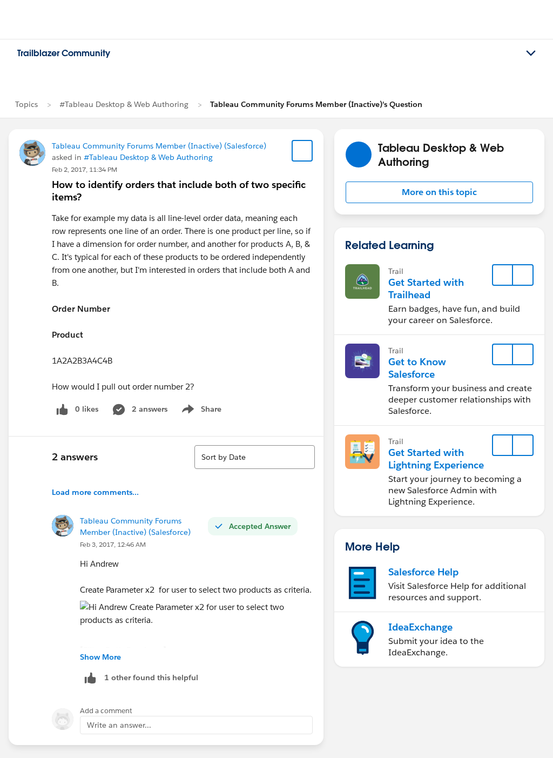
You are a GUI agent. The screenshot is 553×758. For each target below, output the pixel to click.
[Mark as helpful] (90, 677)
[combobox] (254, 457)
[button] (439, 192)
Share (200, 411)
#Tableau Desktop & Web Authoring (123, 104)
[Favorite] (302, 150)
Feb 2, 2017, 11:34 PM (84, 169)
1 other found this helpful (151, 677)
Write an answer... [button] (119, 725)
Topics (26, 104)
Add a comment (106, 710)
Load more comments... (95, 492)
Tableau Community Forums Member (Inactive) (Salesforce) (159, 146)
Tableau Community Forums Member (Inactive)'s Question (316, 104)
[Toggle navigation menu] (531, 53)
